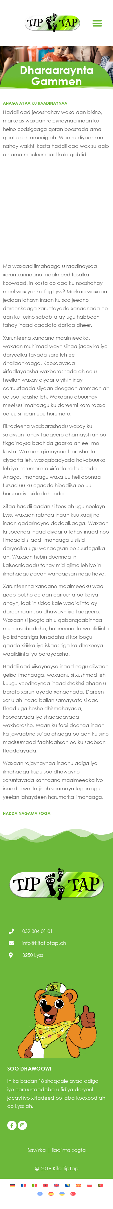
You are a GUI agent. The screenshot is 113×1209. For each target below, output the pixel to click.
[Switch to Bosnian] (67, 1185)
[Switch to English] (56, 1185)
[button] (97, 23)
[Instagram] (22, 1125)
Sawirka (37, 1150)
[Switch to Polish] (89, 1185)
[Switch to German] (12, 1185)
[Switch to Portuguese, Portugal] (100, 1185)
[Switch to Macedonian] (78, 1185)
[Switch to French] (23, 1185)
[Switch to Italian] (34, 1185)
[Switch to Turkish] (73, 1193)
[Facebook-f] (12, 1125)
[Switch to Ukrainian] (62, 1193)
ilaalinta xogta (69, 1150)
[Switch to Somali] (39, 1193)
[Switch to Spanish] (51, 1193)
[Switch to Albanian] (45, 1185)
